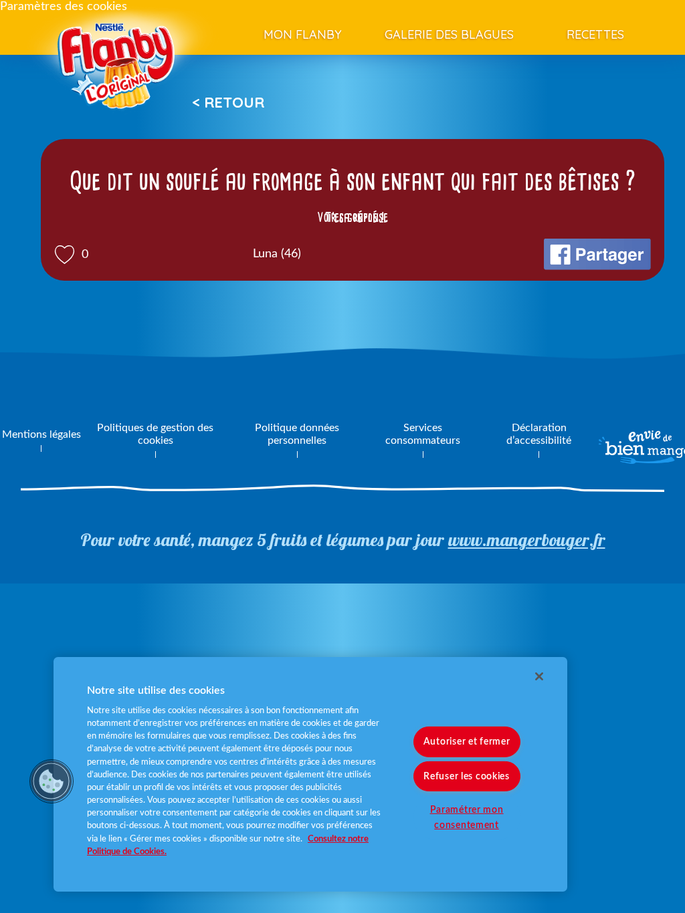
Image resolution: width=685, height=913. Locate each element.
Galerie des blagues (449, 34)
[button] (51, 781)
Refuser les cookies (466, 776)
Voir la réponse (352, 217)
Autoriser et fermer (466, 742)
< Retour (228, 102)
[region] (310, 774)
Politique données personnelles (297, 434)
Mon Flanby (303, 34)
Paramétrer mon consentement (467, 816)
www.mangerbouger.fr (526, 540)
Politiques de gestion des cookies (155, 434)
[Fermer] (539, 676)
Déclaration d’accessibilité (538, 434)
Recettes (595, 34)
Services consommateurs (422, 434)
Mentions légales (41, 434)
